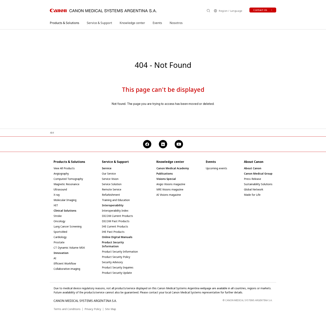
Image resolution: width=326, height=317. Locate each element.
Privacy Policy (93, 309)
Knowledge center (132, 23)
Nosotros (176, 23)
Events (157, 23)
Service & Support (99, 23)
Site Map (110, 309)
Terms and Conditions (67, 309)
